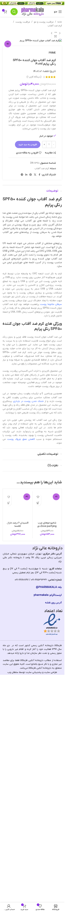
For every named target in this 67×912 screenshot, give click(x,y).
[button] (38, 503)
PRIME (52, 53)
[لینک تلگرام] (22, 174)
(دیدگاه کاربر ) (34, 76)
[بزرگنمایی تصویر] (55, 36)
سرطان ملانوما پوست (51, 304)
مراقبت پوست (22, 22)
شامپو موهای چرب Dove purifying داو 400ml (47, 755)
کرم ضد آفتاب (55, 25)
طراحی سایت (50, 901)
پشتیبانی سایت (34, 901)
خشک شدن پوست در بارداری (28, 401)
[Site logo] (32, 11)
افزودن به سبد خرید (27, 144)
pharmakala (41, 824)
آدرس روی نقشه (53, 831)
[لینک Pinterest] (30, 174)
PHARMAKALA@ (46, 816)
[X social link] (35, 174)
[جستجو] (14, 11)
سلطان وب (12, 901)
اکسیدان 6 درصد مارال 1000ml (18, 753)
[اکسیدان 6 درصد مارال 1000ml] (17, 620)
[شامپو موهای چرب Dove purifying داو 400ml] (47, 620)
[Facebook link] (39, 174)
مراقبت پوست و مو (44, 22)
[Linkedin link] (26, 174)
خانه (59, 22)
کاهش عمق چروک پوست (21, 439)
